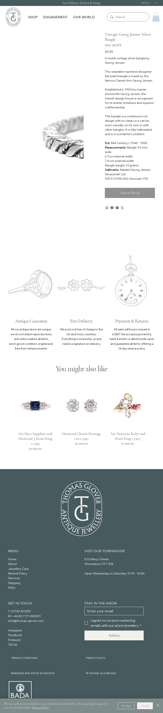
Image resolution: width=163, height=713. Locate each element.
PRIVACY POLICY (95, 657)
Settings (126, 705)
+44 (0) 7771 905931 (26, 616)
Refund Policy (17, 573)
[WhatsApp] (107, 208)
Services (14, 578)
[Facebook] (112, 208)
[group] (81, 418)
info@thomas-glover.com (26, 621)
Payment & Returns (131, 321)
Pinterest (14, 640)
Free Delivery (81, 321)
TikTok (12, 645)
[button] (33, 17)
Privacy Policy (40, 707)
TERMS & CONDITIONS (24, 657)
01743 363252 (21, 611)
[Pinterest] (117, 208)
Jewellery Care (18, 569)
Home (12, 559)
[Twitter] (122, 208)
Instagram (15, 630)
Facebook (15, 635)
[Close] (157, 706)
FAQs (11, 588)
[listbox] (149, 2)
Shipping (14, 583)
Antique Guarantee (31, 321)
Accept (145, 705)
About (12, 564)
